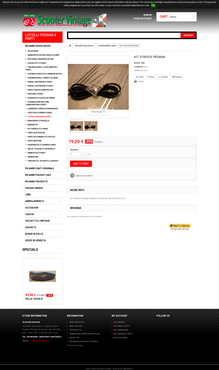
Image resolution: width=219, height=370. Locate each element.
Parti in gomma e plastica (41, 137)
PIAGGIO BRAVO (34, 188)
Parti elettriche (36, 133)
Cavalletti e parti (36, 63)
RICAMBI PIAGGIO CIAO (38, 175)
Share (151, 77)
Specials (30, 250)
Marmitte (32, 125)
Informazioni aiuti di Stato (83, 341)
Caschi (29, 214)
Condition (138, 67)
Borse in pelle (34, 234)
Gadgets (30, 227)
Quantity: (74, 150)
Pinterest (178, 77)
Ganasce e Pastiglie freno (41, 98)
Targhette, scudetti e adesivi (42, 161)
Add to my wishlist (84, 176)
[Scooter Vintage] (65, 20)
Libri (28, 194)
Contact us (75, 330)
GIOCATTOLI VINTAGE (37, 221)
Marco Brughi (105, 368)
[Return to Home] (70, 45)
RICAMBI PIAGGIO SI (36, 181)
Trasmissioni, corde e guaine (42, 78)
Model (137, 63)
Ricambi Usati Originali (39, 168)
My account (120, 315)
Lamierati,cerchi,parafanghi (42, 108)
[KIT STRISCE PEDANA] (76, 126)
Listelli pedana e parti (39, 116)
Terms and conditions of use (84, 334)
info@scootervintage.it (39, 341)
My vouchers (120, 338)
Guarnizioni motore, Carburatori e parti (37, 103)
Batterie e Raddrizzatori (40, 59)
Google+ (164, 77)
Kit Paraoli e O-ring (37, 129)
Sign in (147, 15)
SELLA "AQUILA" (34, 298)
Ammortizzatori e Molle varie (43, 55)
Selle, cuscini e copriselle (41, 149)
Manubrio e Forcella (38, 121)
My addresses (121, 330)
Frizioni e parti (35, 94)
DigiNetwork (127, 368)
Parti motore (34, 141)
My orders (119, 322)
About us (74, 338)
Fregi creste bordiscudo (40, 90)
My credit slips (122, 326)
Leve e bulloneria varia (39, 112)
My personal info (123, 334)
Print (141, 81)
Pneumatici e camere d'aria (41, 145)
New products (76, 322)
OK (153, 5)
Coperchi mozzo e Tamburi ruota (44, 74)
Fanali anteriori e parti (39, 82)
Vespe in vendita (35, 240)
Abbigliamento (34, 201)
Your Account (142, 18)
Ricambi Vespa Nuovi (38, 46)
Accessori (32, 51)
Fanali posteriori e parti (40, 86)
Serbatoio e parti (36, 153)
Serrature (32, 157)
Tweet (140, 77)
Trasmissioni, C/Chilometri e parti (42, 68)
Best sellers (75, 326)
